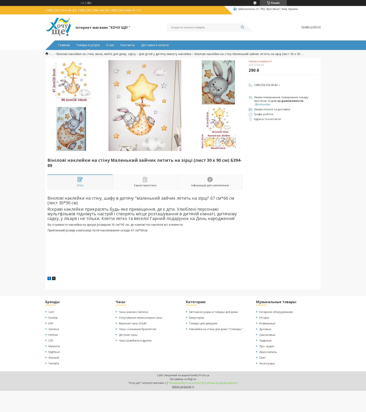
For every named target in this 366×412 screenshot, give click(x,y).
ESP (51, 323)
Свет (262, 357)
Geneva (54, 329)
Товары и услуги (88, 45)
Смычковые (267, 335)
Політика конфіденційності (221, 383)
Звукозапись (268, 352)
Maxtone (54, 346)
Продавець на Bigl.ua (183, 379)
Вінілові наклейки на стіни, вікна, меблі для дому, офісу (96, 54)
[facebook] (49, 279)
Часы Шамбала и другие (135, 340)
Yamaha (54, 363)
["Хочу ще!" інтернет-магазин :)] (58, 27)
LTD (51, 340)
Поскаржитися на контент (185, 383)
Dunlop (53, 317)
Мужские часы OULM (132, 323)
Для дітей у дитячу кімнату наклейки (165, 54)
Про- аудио (266, 346)
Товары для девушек (203, 323)
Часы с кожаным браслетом (137, 329)
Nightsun (54, 352)
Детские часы (128, 335)
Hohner (53, 335)
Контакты (128, 45)
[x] (53, 279)
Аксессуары (267, 363)
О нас (110, 45)
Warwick (54, 357)
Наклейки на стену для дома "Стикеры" (216, 329)
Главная (64, 45)
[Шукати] (242, 27)
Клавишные (267, 323)
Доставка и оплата (155, 45)
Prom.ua (204, 375)
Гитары (264, 317)
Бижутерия (196, 317)
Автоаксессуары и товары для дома (213, 312)
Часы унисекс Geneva (133, 312)
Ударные (265, 340)
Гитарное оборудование (276, 312)
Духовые (265, 329)
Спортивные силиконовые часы (140, 317)
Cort (51, 312)
